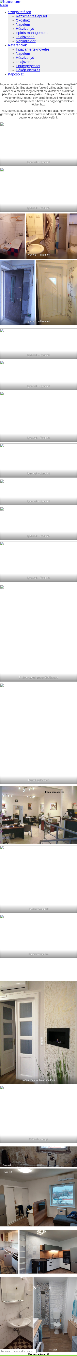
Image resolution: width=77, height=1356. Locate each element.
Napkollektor (26, 41)
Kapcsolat (15, 74)
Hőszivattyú (25, 29)
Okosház (23, 20)
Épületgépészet (28, 66)
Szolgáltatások (19, 12)
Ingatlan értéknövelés (33, 49)
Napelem (23, 24)
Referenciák (17, 45)
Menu (4, 5)
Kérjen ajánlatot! (38, 1354)
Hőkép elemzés (28, 70)
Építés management (32, 33)
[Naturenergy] (10, 1)
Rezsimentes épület (31, 16)
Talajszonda (25, 37)
